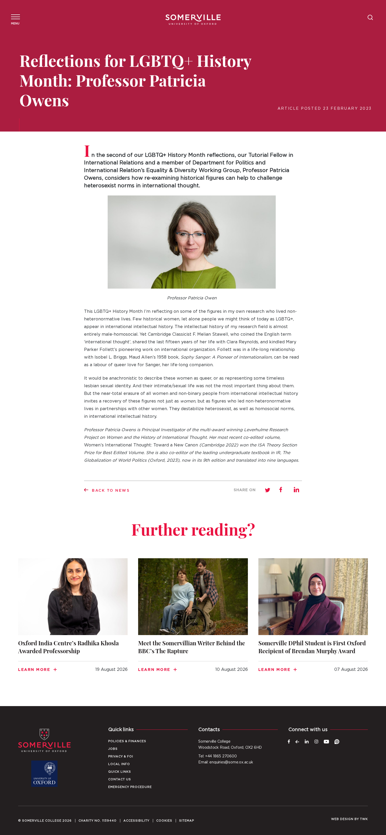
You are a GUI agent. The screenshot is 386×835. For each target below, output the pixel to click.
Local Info (119, 764)
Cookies (164, 820)
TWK (364, 819)
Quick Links (119, 771)
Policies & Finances (127, 741)
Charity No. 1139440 (98, 820)
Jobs (113, 748)
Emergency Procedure (130, 787)
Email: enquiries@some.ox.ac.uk (225, 762)
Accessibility (136, 820)
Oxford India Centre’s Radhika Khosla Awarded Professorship (73, 621)
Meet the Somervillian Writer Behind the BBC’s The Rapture (193, 621)
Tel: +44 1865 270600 (217, 756)
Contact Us (119, 779)
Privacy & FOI (120, 756)
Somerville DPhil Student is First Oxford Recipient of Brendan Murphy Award (313, 621)
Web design (342, 819)
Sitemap (186, 820)
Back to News (111, 490)
